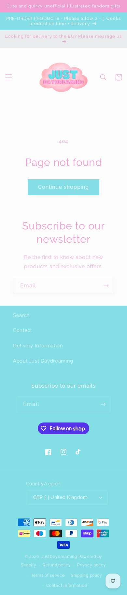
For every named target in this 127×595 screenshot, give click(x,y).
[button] (8, 77)
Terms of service (48, 575)
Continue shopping (63, 187)
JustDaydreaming (59, 556)
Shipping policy (86, 575)
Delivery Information (38, 345)
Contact (22, 330)
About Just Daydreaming (43, 361)
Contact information (66, 585)
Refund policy (57, 565)
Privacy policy (91, 565)
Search (21, 315)
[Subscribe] (106, 286)
